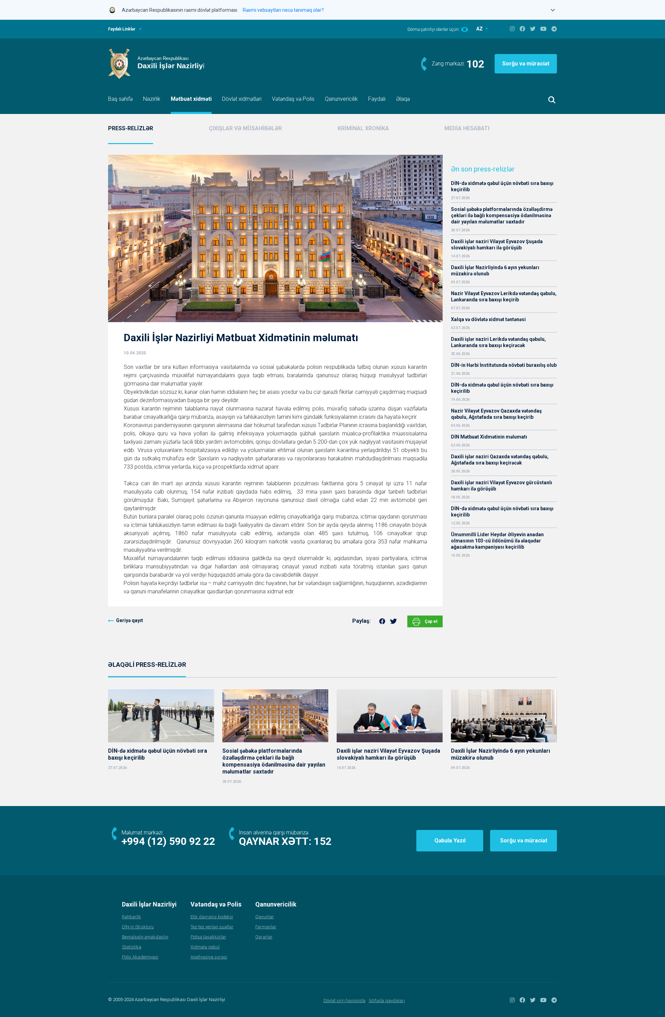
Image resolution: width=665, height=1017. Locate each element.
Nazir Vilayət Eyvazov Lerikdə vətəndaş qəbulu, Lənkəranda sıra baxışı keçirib (504, 296)
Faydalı (376, 99)
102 (475, 64)
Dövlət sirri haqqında (344, 1000)
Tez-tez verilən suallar (211, 926)
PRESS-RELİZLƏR (130, 128)
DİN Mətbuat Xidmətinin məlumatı (489, 437)
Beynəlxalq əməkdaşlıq (145, 936)
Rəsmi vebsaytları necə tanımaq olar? (283, 10)
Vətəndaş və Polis (293, 99)
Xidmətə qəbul (205, 946)
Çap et (430, 621)
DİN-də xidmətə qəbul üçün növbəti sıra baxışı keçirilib (502, 186)
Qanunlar (264, 916)
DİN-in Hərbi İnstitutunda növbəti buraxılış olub (504, 365)
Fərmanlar (265, 926)
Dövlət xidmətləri (241, 99)
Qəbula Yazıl (450, 840)
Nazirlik (151, 99)
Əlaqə (403, 99)
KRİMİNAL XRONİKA (363, 128)
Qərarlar (264, 936)
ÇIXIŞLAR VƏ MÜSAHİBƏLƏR (245, 128)
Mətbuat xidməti (191, 99)
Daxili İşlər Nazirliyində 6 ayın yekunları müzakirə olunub (495, 270)
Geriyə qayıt (129, 620)
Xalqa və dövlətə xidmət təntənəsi (489, 319)
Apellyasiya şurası (208, 956)
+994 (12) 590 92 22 (168, 841)
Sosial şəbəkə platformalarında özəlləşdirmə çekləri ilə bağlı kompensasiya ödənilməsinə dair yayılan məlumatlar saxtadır (501, 215)
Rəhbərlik (131, 916)
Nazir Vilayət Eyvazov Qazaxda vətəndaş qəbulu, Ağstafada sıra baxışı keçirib (496, 414)
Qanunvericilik (341, 99)
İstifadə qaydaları (387, 1000)
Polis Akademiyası (140, 956)
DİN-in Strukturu (138, 926)
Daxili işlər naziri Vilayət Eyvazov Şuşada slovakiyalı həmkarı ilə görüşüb (497, 244)
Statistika (131, 946)
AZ (480, 29)
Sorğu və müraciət (525, 63)
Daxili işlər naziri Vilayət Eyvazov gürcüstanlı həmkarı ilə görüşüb (501, 486)
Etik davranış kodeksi (211, 916)
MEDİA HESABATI (466, 128)
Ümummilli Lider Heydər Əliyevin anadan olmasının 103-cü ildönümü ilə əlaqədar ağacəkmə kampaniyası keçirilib (497, 541)
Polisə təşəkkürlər (208, 936)
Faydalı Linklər (121, 29)
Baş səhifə (120, 99)
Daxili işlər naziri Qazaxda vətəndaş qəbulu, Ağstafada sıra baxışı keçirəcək (500, 460)
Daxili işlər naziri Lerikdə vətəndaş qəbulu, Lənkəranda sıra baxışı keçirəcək (498, 342)
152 (322, 841)
